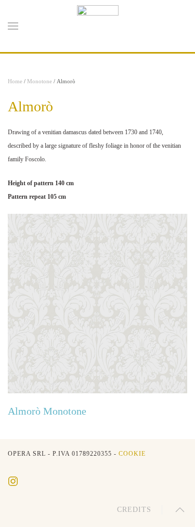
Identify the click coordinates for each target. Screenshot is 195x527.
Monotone (39, 81)
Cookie (132, 453)
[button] (13, 26)
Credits (134, 509)
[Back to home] (98, 26)
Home (15, 81)
